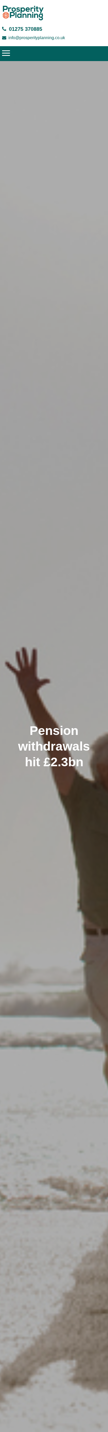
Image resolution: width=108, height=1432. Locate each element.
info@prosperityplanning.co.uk (36, 37)
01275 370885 (25, 29)
